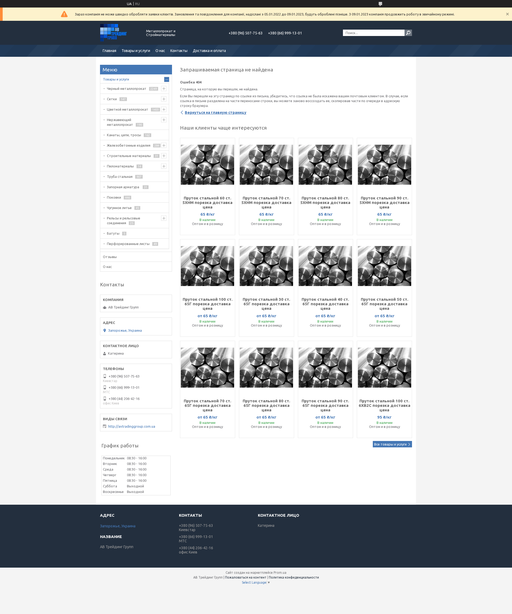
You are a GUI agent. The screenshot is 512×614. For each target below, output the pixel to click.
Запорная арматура (123, 187)
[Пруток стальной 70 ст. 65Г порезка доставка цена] (207, 367)
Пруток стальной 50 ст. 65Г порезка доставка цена (384, 304)
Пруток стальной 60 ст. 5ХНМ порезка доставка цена (207, 202)
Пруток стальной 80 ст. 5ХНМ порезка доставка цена (325, 202)
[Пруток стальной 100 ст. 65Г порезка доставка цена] (207, 266)
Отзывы (110, 257)
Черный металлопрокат (126, 88)
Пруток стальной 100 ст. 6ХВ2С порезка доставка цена (384, 405)
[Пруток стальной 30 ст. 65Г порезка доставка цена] (266, 266)
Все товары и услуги (390, 444)
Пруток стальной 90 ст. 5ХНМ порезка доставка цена (384, 202)
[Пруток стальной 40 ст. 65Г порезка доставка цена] (325, 266)
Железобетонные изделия (128, 145)
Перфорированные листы (128, 244)
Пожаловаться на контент (245, 577)
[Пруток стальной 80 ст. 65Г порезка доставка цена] (266, 367)
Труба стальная (120, 176)
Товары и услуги (136, 51)
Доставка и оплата (209, 51)
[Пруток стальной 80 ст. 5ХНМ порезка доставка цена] (325, 164)
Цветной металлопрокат (127, 109)
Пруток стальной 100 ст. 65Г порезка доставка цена (208, 304)
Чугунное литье (119, 208)
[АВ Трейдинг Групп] (120, 32)
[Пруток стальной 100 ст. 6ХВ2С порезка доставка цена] (384, 367)
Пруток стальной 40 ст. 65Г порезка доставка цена (325, 304)
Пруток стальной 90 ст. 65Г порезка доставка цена (325, 405)
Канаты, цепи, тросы (124, 135)
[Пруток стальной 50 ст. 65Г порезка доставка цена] (384, 266)
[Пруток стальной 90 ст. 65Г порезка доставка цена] (325, 367)
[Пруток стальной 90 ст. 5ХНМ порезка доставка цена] (384, 164)
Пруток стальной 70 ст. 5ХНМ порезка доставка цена (266, 202)
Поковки (114, 197)
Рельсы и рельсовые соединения (123, 220)
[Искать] (408, 33)
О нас (160, 51)
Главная (109, 51)
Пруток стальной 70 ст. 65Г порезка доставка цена (207, 405)
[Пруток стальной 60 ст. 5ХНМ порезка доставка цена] (207, 164)
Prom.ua (280, 572)
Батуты (113, 233)
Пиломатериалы (120, 166)
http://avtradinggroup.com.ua (131, 426)
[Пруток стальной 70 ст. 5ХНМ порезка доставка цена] (266, 164)
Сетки (112, 99)
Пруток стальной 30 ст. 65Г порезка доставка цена (266, 304)
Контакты (178, 51)
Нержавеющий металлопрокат (120, 122)
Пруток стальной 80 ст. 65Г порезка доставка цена (266, 405)
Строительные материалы (129, 156)
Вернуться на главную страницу (215, 112)
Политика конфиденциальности (294, 577)
